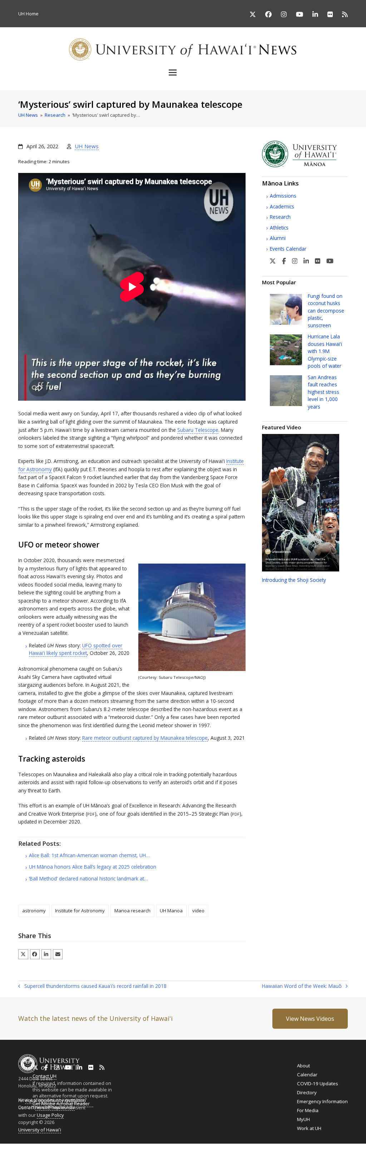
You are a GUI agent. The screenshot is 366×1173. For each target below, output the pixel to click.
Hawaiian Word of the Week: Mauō (302, 986)
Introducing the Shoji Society (294, 579)
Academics (282, 206)
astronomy (34, 910)
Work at (309, 1128)
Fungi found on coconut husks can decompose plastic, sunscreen (326, 311)
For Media (307, 1110)
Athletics (279, 227)
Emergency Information (322, 1101)
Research (280, 216)
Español (330, 1155)
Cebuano (217, 1155)
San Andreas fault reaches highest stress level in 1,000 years (323, 392)
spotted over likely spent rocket (75, 649)
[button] (183, 72)
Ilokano (175, 1155)
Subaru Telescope (197, 429)
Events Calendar (288, 248)
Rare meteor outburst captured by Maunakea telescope (145, 737)
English (7, 1155)
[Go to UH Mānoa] (305, 165)
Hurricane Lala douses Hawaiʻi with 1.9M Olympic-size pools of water (325, 351)
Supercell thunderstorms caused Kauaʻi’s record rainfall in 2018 (92, 986)
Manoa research (132, 910)
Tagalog (195, 1155)
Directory (307, 1092)
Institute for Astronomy (80, 910)
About (303, 1065)
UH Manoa (171, 910)
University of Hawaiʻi (39, 1129)
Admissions (283, 195)
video (198, 910)
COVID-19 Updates (317, 1083)
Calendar (307, 1074)
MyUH (303, 1119)
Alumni (278, 238)
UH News (87, 146)
